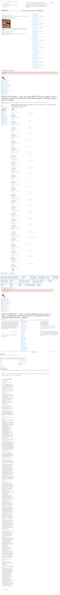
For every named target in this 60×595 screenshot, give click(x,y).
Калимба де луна (14, 165)
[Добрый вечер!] (35, 263)
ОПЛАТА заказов (23, 346)
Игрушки (6, 89)
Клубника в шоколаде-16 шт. (52, 280)
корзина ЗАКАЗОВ (23, 349)
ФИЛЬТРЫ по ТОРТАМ (6, 106)
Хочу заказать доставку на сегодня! (7, 392)
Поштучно (6, 75)
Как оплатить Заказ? (5, 529)
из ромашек (22, 336)
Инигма (34, 280)
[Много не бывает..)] (35, 153)
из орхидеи (22, 335)
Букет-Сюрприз (35, 276)
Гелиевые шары (9, 90)
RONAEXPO (3, 351)
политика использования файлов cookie (47, 328)
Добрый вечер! (14, 262)
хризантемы (22, 333)
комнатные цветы (23, 327)
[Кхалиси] (35, 146)
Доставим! (6, 91)
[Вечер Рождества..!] (35, 199)
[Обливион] (35, 126)
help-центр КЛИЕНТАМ (24, 348)
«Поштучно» (4, 385)
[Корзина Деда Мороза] (35, 237)
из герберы (22, 331)
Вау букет (39, 276)
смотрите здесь (4, 73)
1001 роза (13, 131)
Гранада (12, 185)
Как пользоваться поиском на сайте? (7, 458)
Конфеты (6, 88)
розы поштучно (23, 330)
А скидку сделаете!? (5, 409)
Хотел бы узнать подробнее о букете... (7, 418)
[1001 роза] (35, 133)
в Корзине (6, 82)
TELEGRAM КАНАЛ (11, 351)
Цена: (12, 116)
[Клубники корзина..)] (35, 173)
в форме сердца (23, 328)
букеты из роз (23, 325)
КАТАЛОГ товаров (23, 324)
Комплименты (8, 84)
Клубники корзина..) (14, 172)
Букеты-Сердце (9, 85)
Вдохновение (43, 276)
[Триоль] (35, 180)
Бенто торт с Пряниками (25, 276)
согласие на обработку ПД (48, 327)
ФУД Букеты (7, 92)
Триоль (12, 179)
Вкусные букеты (23, 338)
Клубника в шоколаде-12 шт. (44, 280)
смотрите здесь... (24, 358)
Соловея (12, 229)
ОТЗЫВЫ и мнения (23, 344)
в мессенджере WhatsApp (6, 565)
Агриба (12, 138)
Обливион (13, 125)
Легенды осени (14, 254)
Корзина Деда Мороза (15, 236)
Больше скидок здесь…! (5, 416)
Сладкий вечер (14, 159)
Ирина (37, 280)
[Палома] (35, 193)
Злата (23, 280)
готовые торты (23, 341)
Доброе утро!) (13, 223)
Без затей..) (13, 248)
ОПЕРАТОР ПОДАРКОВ (25, 351)
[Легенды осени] (35, 256)
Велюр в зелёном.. (49, 276)
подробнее (18, 117)
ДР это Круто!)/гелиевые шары (13, 280)
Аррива (12, 276)
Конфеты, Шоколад (23, 337)
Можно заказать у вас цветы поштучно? (7, 382)
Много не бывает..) (14, 152)
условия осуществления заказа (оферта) (48, 326)
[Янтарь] (35, 243)
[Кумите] (35, 120)
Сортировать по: (14, 107)
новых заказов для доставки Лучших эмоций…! (8, 585)
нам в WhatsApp (31, 102)
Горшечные (7, 87)
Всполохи (53, 276)
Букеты (7, 78)
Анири (9, 276)
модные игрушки (23, 329)
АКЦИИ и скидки (23, 343)
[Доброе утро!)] (35, 224)
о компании (22, 345)
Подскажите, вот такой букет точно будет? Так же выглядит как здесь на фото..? (7, 439)
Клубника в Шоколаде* (24, 339)
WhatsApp (8, 407)
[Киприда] (35, 205)
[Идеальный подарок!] (35, 113)
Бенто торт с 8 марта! (18, 276)
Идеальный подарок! (15, 112)
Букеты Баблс (8, 86)
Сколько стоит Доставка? (6, 451)
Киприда (12, 204)
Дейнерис (57, 276)
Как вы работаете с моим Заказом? (6, 560)
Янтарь (12, 242)
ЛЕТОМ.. (22, 323)
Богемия (30, 276)
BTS (4, 276)
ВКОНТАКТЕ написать (18, 351)
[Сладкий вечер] (35, 160)
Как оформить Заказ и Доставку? (6, 481)
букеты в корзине (23, 326)
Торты (5, 93)
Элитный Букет (9, 83)
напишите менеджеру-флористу (6, 487)
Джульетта (2, 280)
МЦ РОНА (6, 351)
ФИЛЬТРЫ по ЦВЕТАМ (6, 103)
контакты (22, 350)
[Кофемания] (35, 218)
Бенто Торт (7, 94)
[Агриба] (35, 140)
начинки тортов (23, 342)
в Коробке (6, 81)
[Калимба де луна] (35, 167)
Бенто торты (22, 340)
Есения (20, 280)
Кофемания (13, 217)
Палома (12, 191)
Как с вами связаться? (6, 404)
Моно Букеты (8, 80)
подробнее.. (29, 72)
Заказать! (13, 117)
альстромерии (23, 332)
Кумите (12, 119)
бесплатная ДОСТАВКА (24, 347)
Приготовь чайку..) (14, 210)
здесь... (8, 584)
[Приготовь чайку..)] (35, 212)
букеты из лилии (23, 334)
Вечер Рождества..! (14, 198)
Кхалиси (12, 145)
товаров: (52, 2)
